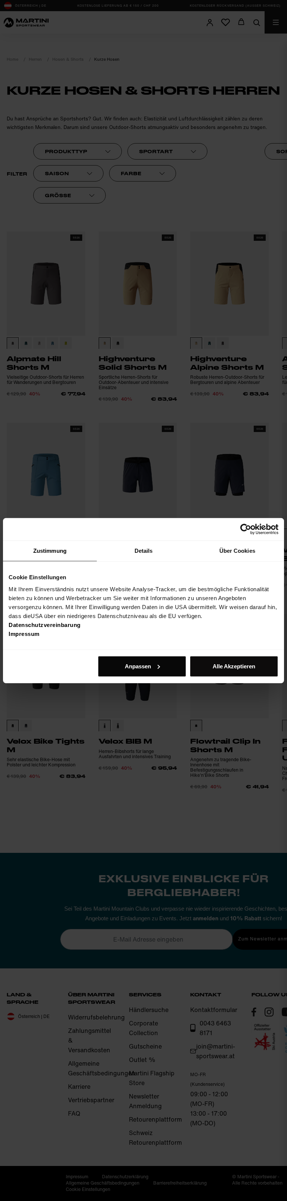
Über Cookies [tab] (237, 551)
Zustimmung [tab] (50, 551)
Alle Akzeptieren (234, 666)
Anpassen (138, 666)
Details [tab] (144, 551)
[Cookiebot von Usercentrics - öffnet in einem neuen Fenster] (245, 529)
